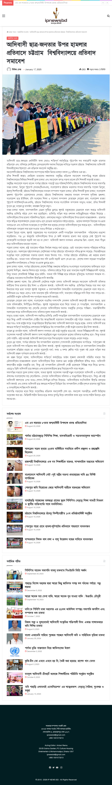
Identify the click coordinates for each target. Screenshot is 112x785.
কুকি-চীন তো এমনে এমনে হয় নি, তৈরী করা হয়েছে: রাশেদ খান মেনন (60, 661)
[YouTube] (58, 767)
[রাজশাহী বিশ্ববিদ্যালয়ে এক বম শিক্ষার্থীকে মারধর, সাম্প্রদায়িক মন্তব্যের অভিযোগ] (15, 465)
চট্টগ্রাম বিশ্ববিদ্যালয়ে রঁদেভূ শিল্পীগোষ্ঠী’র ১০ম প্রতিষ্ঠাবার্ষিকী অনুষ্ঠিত (58, 513)
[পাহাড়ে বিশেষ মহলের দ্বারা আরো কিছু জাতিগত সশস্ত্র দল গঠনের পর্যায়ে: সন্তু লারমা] (15, 587)
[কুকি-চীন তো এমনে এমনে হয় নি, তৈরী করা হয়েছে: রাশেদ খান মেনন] (15, 664)
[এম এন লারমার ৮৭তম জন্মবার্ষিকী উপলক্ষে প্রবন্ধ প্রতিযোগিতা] (15, 426)
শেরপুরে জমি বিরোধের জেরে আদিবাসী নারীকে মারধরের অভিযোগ (57, 487)
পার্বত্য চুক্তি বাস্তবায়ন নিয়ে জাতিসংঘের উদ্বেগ (47, 648)
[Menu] (3, 17)
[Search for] (108, 17)
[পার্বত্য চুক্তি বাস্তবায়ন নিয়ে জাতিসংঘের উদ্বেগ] (15, 651)
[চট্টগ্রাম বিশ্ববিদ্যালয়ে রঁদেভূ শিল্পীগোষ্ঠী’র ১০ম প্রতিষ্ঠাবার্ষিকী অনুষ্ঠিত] (15, 517)
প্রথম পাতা (12, 32)
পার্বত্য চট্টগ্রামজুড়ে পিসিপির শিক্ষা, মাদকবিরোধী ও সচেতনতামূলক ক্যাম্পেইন (48, 3)
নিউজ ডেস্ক (16, 69)
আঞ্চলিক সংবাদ (22, 32)
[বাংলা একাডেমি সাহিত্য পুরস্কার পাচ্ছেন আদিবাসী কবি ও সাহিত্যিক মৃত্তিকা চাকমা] (15, 638)
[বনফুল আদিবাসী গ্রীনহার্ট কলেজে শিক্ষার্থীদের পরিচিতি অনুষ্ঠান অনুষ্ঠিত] (15, 677)
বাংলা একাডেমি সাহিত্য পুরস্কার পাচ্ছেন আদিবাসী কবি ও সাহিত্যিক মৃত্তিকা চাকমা (65, 635)
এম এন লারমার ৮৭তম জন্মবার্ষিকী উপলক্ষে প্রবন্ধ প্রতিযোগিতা (55, 423)
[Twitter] (54, 767)
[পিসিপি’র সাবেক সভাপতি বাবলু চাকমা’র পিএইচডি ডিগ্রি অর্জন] (15, 574)
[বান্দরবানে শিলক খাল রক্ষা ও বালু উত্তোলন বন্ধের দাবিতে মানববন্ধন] (15, 543)
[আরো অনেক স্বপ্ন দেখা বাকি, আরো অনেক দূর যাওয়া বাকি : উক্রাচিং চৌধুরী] (15, 600)
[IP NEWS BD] (56, 16)
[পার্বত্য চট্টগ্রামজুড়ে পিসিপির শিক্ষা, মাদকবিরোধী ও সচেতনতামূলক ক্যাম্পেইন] (15, 439)
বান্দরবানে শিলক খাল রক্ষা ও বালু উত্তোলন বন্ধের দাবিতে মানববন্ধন (59, 539)
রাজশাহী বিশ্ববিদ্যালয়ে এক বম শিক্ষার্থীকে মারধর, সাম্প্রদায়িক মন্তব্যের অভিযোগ (64, 461)
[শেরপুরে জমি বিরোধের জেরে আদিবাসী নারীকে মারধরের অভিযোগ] (15, 491)
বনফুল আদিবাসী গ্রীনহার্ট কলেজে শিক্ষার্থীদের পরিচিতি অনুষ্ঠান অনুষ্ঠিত (59, 674)
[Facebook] (50, 767)
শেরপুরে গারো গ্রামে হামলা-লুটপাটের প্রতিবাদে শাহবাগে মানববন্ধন (57, 526)
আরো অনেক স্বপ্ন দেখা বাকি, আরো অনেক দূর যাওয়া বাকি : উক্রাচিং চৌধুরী (62, 596)
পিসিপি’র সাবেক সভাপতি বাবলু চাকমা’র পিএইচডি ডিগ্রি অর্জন (55, 570)
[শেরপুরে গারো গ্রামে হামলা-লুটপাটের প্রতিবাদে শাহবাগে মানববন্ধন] (15, 530)
